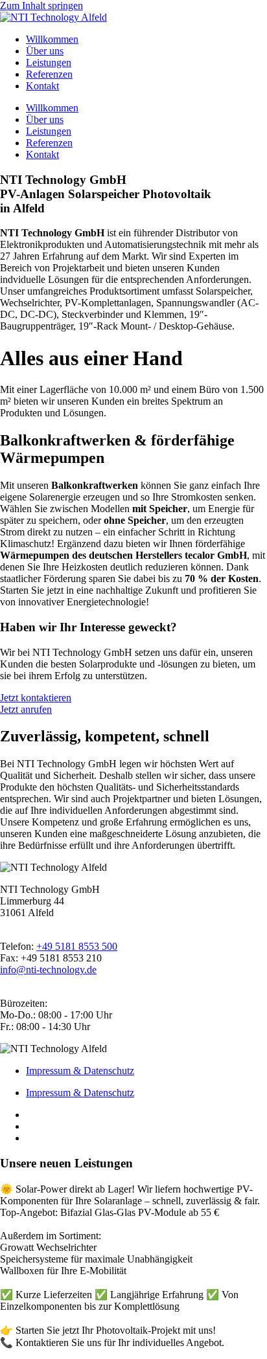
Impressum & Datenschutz (80, 1070)
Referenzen (49, 74)
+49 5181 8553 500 (76, 946)
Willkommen (52, 39)
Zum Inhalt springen (41, 5)
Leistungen (48, 62)
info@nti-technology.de (48, 969)
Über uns (45, 50)
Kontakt (42, 85)
